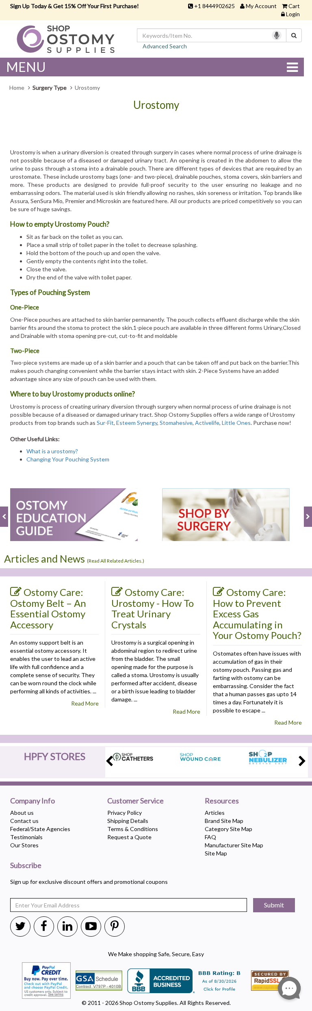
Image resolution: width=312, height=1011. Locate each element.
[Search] (294, 35)
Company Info (32, 801)
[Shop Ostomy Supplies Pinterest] (114, 926)
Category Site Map (228, 828)
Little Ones (236, 422)
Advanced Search (165, 46)
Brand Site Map (224, 820)
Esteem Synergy (136, 422)
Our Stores (24, 845)
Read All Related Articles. (116, 561)
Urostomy (156, 105)
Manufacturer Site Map (234, 845)
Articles (215, 812)
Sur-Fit (105, 422)
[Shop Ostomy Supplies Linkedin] (67, 926)
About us (22, 812)
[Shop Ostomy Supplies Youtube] (91, 926)
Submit (274, 905)
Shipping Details (127, 820)
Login (293, 14)
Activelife (207, 422)
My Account (261, 5)
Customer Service (135, 801)
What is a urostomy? (52, 451)
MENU (26, 67)
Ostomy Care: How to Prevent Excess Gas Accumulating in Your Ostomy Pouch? (257, 613)
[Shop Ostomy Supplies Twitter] (20, 926)
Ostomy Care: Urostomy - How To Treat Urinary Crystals (152, 608)
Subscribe (25, 866)
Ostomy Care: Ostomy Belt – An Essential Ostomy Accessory (48, 608)
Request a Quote (129, 836)
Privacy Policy (124, 812)
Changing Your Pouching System (67, 459)
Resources (222, 801)
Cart (294, 5)
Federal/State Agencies (40, 828)
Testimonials (26, 836)
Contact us (24, 820)
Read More (85, 703)
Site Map (216, 853)
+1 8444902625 (214, 5)
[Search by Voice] (277, 35)
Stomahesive (176, 422)
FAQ (210, 836)
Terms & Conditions (132, 828)
